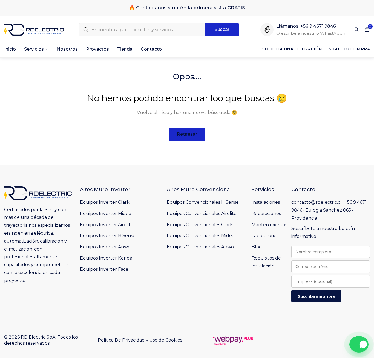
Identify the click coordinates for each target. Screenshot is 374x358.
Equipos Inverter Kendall (107, 258)
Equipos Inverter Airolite (106, 224)
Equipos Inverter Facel (105, 269)
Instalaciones (266, 202)
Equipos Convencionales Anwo (200, 246)
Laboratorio (264, 235)
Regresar (187, 134)
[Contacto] (359, 344)
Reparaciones (266, 213)
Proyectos (97, 49)
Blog (257, 246)
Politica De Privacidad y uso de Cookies (140, 340)
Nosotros (67, 49)
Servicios (34, 49)
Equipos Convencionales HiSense (203, 202)
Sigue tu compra (349, 48)
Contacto (151, 49)
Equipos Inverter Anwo (105, 246)
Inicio (10, 49)
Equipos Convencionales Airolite (202, 213)
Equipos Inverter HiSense (108, 235)
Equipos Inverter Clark (105, 202)
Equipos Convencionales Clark (200, 224)
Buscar (221, 29)
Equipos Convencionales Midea (200, 235)
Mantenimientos (269, 224)
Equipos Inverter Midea (105, 213)
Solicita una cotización (292, 48)
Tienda (125, 49)
